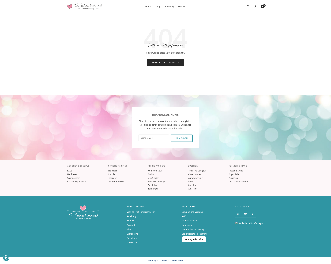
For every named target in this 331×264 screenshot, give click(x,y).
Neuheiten (72, 174)
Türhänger (153, 188)
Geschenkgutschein (76, 181)
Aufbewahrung (195, 178)
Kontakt (182, 6)
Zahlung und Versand (192, 211)
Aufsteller (152, 185)
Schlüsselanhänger (157, 181)
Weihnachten (73, 178)
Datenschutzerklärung (193, 229)
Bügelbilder (234, 174)
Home (148, 6)
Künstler (112, 174)
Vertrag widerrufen (194, 239)
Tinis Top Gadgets (197, 170)
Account (131, 225)
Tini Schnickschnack (238, 181)
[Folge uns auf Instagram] (238, 213)
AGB (184, 216)
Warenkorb (132, 233)
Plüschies (233, 178)
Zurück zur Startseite (165, 62)
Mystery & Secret (116, 181)
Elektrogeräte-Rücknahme (194, 233)
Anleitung (169, 6)
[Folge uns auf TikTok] (252, 213)
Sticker (151, 174)
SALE (69, 170)
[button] (6, 258)
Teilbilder (112, 178)
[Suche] (248, 6)
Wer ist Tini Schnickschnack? (141, 211)
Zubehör (192, 185)
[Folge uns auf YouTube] (245, 213)
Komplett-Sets (155, 170)
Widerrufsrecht (189, 220)
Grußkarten (153, 178)
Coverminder (194, 174)
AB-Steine (193, 188)
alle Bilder (112, 170)
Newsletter (132, 242)
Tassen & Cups (236, 170)
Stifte (190, 181)
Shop (157, 6)
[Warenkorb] (262, 6)
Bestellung (132, 238)
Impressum (187, 225)
